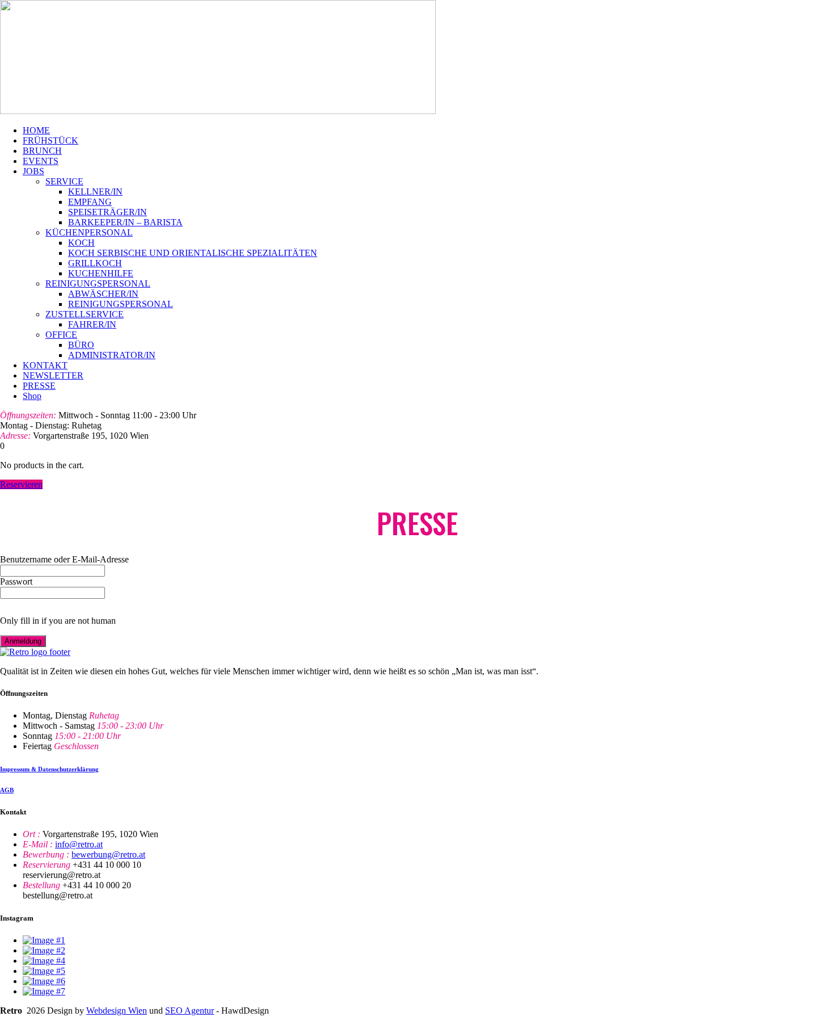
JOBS (33, 171)
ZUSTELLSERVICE (84, 314)
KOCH (81, 242)
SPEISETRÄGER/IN (107, 212)
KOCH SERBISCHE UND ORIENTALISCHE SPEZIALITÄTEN (192, 253)
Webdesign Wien (116, 1010)
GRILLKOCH (95, 263)
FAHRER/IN (92, 324)
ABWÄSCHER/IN (103, 294)
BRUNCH (42, 151)
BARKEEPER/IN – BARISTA (125, 222)
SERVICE (64, 181)
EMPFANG (90, 202)
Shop (32, 396)
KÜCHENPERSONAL (89, 232)
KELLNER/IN (95, 191)
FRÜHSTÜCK (50, 140)
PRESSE (39, 385)
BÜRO (81, 345)
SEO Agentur (189, 1010)
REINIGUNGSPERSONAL (97, 283)
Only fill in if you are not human (58, 620)
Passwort (16, 581)
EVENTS (40, 161)
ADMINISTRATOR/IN (111, 355)
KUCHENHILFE (100, 273)
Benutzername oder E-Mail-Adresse (64, 559)
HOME (36, 130)
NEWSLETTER (53, 375)
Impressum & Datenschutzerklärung (49, 769)
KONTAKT (45, 365)
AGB (7, 790)
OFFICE (61, 334)
